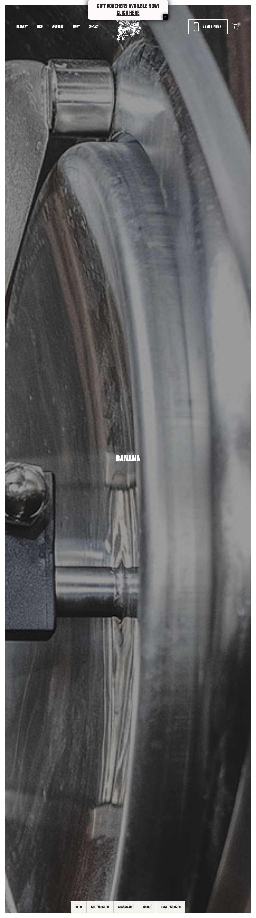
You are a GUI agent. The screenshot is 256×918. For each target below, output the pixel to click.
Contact (93, 26)
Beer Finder (212, 27)
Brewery (22, 26)
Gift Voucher (100, 907)
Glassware (125, 907)
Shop (40, 26)
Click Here (128, 13)
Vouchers (57, 26)
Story (76, 26)
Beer (78, 907)
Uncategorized (171, 907)
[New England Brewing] (128, 26)
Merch (147, 907)
